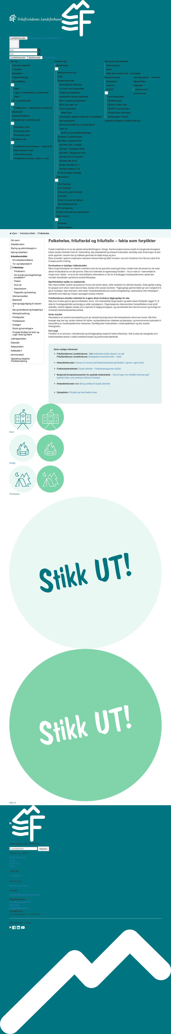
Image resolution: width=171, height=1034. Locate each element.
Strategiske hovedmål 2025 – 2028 (105, 356)
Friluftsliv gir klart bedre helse (83, 392)
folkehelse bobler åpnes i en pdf (109, 353)
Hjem (14, 233)
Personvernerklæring (19, 885)
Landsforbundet (17, 38)
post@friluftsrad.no (19, 908)
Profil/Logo (14, 863)
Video (12, 866)
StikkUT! (56, 38)
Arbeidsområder (27, 233)
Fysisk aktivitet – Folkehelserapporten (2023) (99, 368)
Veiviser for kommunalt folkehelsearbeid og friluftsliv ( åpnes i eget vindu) (109, 362)
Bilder (12, 860)
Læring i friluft (45, 38)
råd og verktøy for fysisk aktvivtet (94, 383)
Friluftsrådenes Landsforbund (24, 894)
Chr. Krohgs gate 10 (19, 902)
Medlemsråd (33, 38)
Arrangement (15, 875)
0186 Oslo (14, 905)
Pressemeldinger (17, 857)
